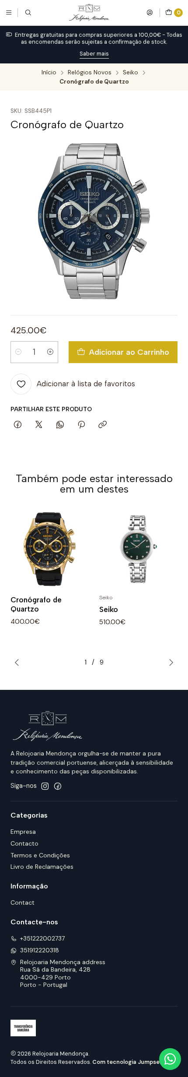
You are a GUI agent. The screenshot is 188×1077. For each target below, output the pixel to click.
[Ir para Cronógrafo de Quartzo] (49, 549)
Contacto (24, 843)
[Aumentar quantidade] (50, 352)
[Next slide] (171, 662)
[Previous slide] (17, 662)
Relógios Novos (89, 73)
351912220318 (39, 950)
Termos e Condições (40, 855)
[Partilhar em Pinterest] (81, 425)
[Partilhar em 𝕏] (38, 425)
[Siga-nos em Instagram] (45, 786)
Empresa (23, 832)
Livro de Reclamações (41, 867)
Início (49, 73)
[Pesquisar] (27, 12)
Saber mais (94, 53)
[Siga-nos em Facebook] (57, 786)
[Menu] (8, 12)
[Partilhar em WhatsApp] (60, 425)
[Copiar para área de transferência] (102, 425)
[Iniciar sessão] (149, 12)
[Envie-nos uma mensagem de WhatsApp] (170, 1059)
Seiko (130, 73)
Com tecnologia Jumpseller (130, 1062)
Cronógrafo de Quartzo (36, 604)
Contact (22, 902)
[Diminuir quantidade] (18, 352)
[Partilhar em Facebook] (17, 425)
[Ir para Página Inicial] (89, 12)
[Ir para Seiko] (138, 549)
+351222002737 (42, 938)
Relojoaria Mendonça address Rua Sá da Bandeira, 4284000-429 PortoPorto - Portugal (62, 973)
